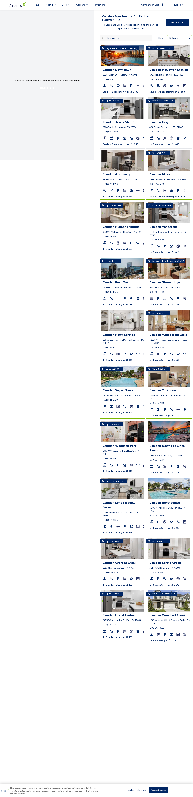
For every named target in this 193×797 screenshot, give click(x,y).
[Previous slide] (103, 55)
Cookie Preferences (137, 790)
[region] (96, 790)
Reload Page (47, 88)
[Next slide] (142, 55)
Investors (100, 4)
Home (35, 4)
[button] (114, 115)
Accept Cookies (158, 790)
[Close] (188, 790)
